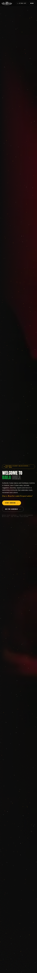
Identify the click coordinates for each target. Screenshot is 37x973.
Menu (32, 3)
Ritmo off (22, 3)
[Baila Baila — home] (7, 3)
